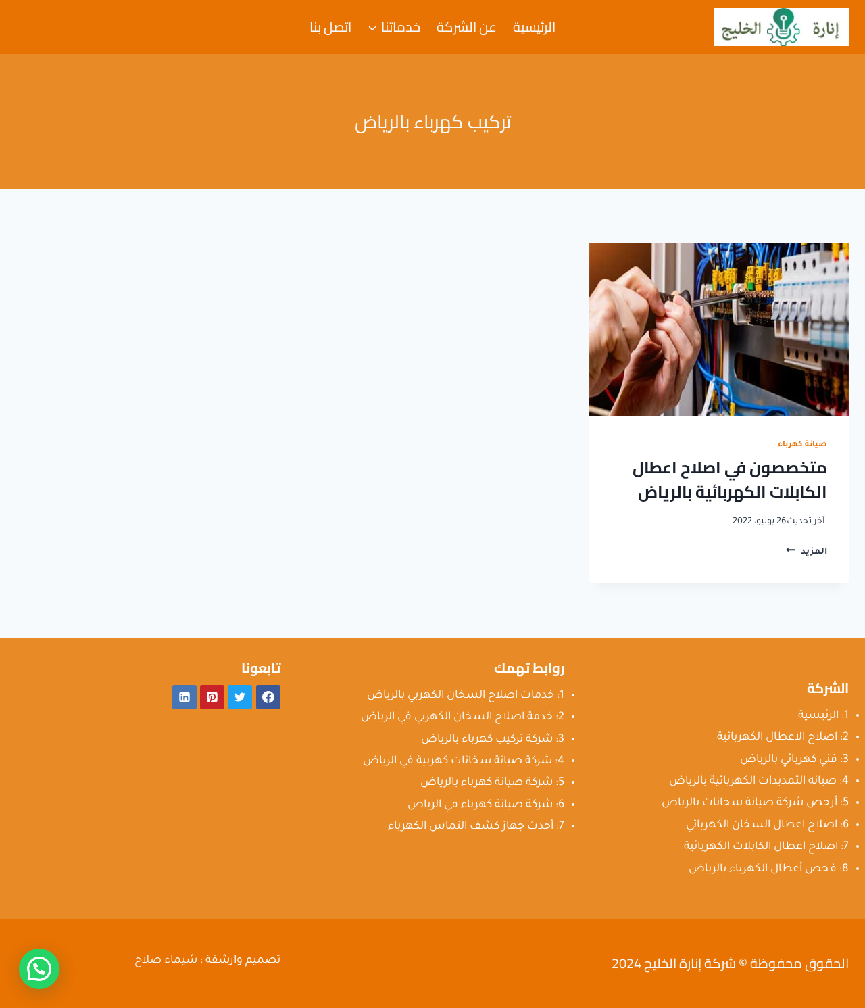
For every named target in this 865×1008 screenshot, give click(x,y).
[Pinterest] (212, 697)
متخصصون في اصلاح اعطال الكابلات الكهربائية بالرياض (730, 479)
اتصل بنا (330, 26)
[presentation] (719, 329)
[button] (39, 969)
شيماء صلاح (165, 961)
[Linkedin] (184, 697)
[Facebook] (268, 697)
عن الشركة (467, 26)
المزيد (806, 552)
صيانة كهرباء (802, 445)
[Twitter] (240, 697)
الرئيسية (534, 26)
